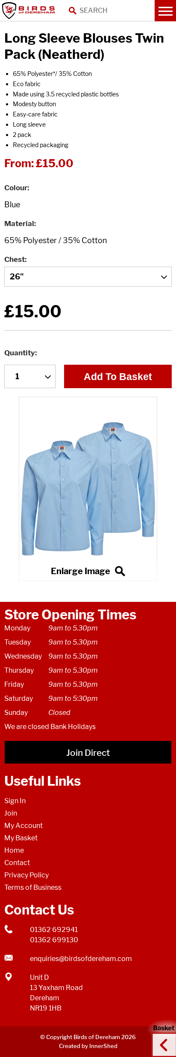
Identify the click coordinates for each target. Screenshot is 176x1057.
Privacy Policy (26, 875)
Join (10, 813)
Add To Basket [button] (118, 376)
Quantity (19, 352)
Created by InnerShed (88, 1045)
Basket (161, 1037)
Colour (15, 187)
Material (19, 223)
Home (14, 850)
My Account (23, 826)
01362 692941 (54, 930)
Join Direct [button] (88, 752)
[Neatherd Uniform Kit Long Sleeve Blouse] (88, 489)
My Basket (21, 838)
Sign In (15, 801)
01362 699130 (54, 940)
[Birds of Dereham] (30, 10)
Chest (14, 259)
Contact (17, 863)
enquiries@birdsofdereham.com (81, 959)
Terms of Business (33, 887)
